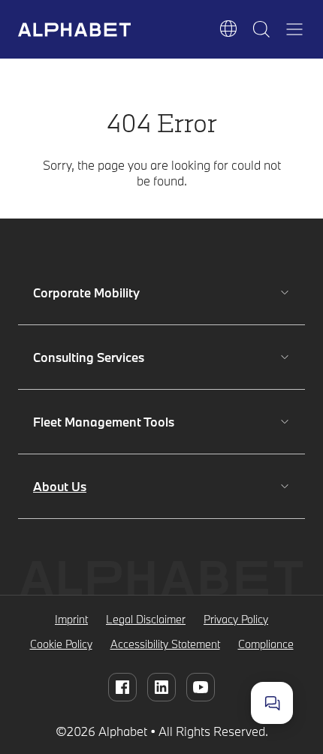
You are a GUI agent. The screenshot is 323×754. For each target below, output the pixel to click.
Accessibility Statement (165, 644)
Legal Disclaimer (146, 619)
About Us (59, 486)
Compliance (266, 644)
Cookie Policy (61, 644)
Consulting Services (88, 357)
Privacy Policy (236, 619)
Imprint (71, 619)
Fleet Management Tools (103, 422)
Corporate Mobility (86, 292)
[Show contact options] (272, 703)
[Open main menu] (294, 29)
